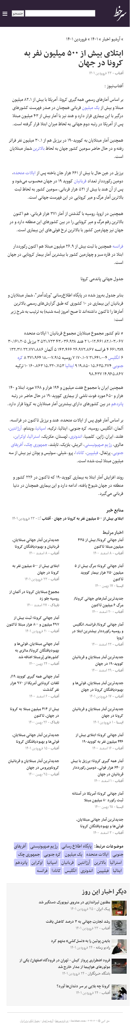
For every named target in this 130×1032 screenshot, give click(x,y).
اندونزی (76, 437)
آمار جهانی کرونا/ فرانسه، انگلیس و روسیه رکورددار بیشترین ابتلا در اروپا (97, 631)
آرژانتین (15, 428)
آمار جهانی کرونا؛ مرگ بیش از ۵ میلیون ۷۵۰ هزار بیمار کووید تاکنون (99, 573)
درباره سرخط (61, 1021)
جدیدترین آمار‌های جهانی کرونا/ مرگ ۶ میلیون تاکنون (98, 602)
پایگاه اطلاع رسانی (77, 846)
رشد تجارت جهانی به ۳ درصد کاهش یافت (78, 921)
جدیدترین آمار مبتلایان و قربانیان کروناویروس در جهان (33, 764)
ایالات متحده (24, 173)
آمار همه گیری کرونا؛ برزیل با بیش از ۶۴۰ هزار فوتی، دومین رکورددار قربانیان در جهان (97, 768)
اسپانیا (41, 428)
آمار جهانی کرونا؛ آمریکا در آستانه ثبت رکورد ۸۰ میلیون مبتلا (97, 797)
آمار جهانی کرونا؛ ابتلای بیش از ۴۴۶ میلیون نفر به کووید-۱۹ (99, 738)
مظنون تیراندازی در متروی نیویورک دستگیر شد (74, 902)
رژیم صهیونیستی (98, 445)
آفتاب (46, 518)
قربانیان (80, 181)
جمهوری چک (36, 445)
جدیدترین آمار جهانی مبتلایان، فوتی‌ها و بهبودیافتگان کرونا (99, 823)
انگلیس (114, 358)
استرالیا (34, 437)
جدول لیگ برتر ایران (30, 1021)
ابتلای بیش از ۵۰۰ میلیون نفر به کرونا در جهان (88, 518)
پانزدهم (117, 404)
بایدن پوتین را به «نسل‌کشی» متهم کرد (80, 941)
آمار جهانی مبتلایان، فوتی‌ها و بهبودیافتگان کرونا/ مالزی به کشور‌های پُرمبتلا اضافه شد (36, 651)
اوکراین (20, 437)
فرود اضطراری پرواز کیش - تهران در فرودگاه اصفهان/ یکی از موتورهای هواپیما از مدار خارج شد (64, 963)
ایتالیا (69, 366)
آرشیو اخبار (111, 39)
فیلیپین (92, 453)
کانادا (79, 453)
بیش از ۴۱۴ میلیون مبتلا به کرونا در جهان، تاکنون (34, 712)
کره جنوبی (52, 854)
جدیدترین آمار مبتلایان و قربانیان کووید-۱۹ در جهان (97, 660)
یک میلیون (91, 108)
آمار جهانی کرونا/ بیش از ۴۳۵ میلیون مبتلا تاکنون (100, 543)
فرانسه (118, 246)
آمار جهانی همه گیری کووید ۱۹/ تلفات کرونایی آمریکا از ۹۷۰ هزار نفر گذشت (34, 683)
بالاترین (39, 148)
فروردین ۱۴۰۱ (76, 39)
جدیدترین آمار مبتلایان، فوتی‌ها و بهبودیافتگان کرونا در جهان (97, 686)
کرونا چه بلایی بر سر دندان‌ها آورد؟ (83, 986)
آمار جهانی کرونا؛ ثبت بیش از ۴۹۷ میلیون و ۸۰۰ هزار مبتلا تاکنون (33, 621)
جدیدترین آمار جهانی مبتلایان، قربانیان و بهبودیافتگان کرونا (35, 543)
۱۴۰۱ (94, 39)
